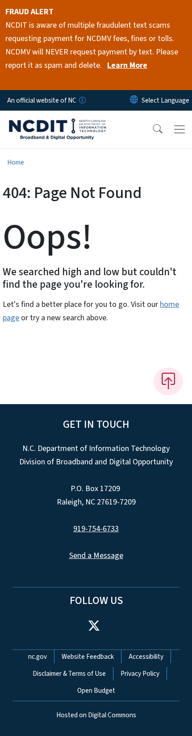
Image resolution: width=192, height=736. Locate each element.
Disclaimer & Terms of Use (69, 673)
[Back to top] (168, 381)
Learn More (127, 65)
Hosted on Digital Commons (96, 715)
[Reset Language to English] (134, 100)
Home (15, 162)
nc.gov (37, 657)
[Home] (57, 120)
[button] (152, 129)
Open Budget (96, 690)
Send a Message (96, 555)
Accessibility (146, 657)
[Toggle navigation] (179, 129)
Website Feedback (88, 657)
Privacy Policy (140, 673)
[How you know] (82, 100)
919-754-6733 (96, 528)
